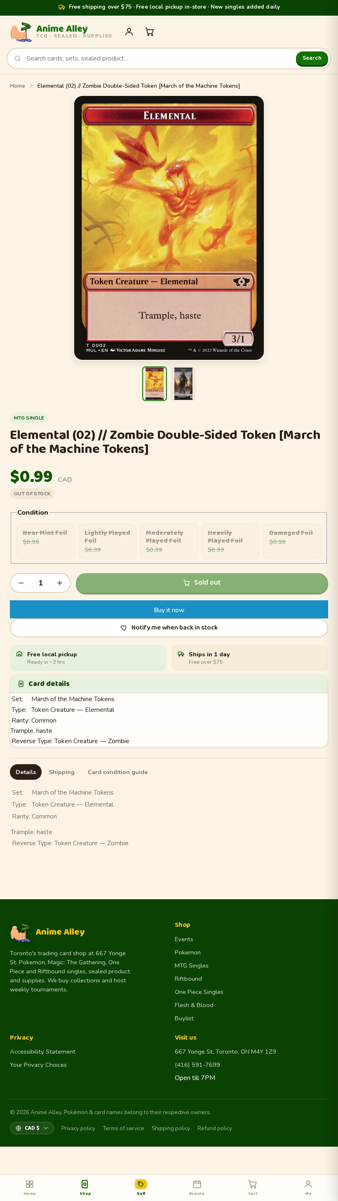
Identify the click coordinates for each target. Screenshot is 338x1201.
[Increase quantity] (59, 583)
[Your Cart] (150, 31)
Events (184, 939)
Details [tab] (26, 772)
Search (312, 58)
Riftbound (188, 979)
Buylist (184, 1018)
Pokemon (188, 952)
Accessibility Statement (42, 1051)
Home (17, 86)
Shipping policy (171, 1128)
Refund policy (214, 1128)
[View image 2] (183, 383)
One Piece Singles (199, 992)
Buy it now (169, 610)
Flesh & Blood (194, 1005)
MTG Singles (192, 965)
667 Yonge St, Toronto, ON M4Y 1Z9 (225, 1051)
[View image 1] (154, 383)
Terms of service (123, 1128)
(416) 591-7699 (197, 1065)
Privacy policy (78, 1128)
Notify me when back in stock (174, 628)
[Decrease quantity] (21, 583)
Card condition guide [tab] (118, 772)
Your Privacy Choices (38, 1065)
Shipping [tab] (62, 772)
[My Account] (129, 31)
